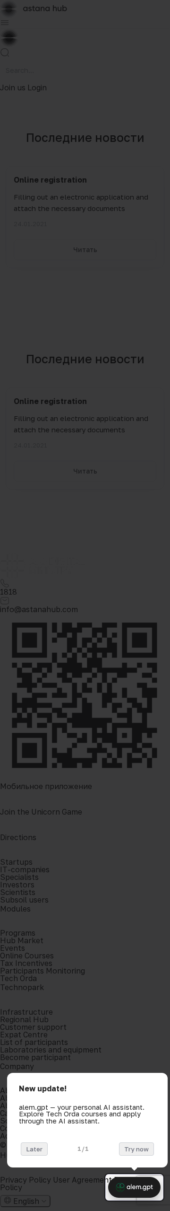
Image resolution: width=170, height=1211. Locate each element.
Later (34, 1149)
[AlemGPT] (134, 1187)
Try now (136, 1149)
